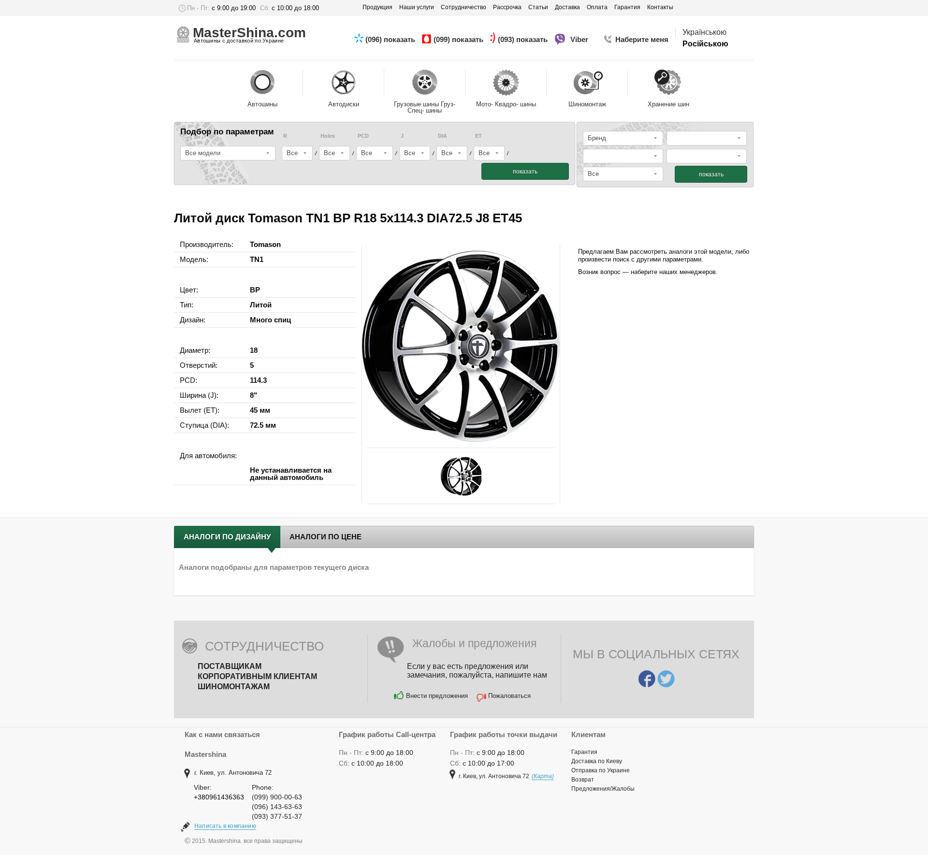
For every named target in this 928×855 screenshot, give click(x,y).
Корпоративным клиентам (257, 676)
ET (478, 136)
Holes (327, 136)
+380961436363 (219, 797)
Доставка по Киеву (596, 761)
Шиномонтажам (234, 686)
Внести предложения (437, 696)
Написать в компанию (225, 826)
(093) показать (524, 39)
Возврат (582, 779)
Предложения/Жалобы (603, 788)
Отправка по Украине (600, 770)
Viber (580, 39)
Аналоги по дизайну (227, 537)
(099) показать (459, 39)
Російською (705, 44)
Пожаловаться (509, 696)
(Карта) (543, 776)
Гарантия (584, 752)
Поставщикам (229, 666)
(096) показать (391, 39)
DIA (442, 136)
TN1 (256, 259)
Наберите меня (641, 39)
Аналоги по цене (326, 537)
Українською (704, 32)
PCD (363, 136)
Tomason (265, 244)
